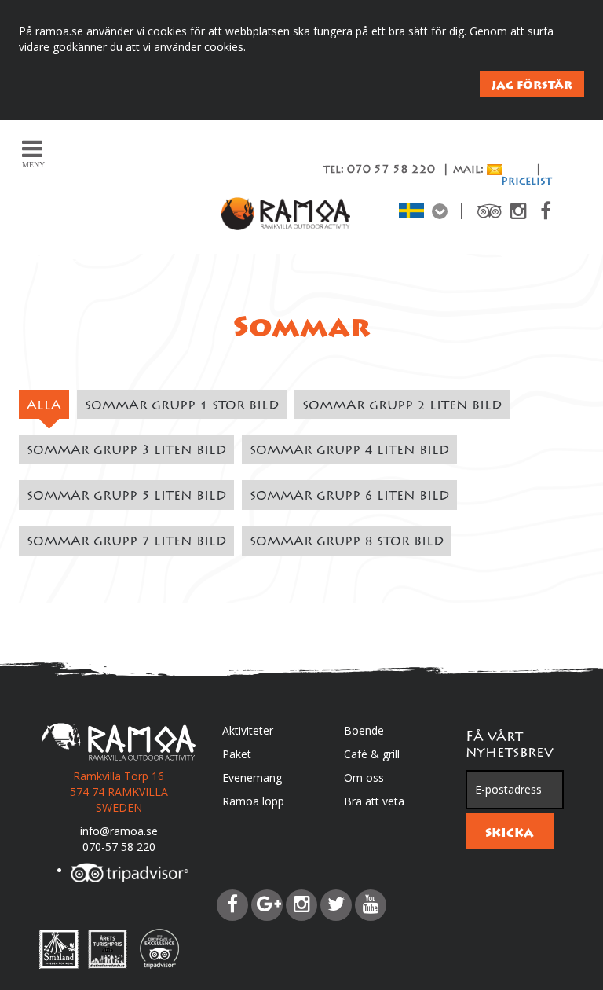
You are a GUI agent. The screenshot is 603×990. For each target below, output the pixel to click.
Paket (236, 753)
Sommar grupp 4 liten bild (349, 451)
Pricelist (526, 182)
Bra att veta (374, 801)
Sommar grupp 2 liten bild (402, 406)
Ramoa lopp (253, 801)
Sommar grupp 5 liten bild (126, 496)
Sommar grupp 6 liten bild (349, 496)
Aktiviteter (247, 730)
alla (44, 406)
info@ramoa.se (119, 830)
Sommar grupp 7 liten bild (126, 542)
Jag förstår (532, 85)
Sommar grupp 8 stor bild (347, 542)
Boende (364, 730)
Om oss (364, 777)
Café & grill (372, 753)
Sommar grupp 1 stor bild (182, 406)
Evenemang (252, 777)
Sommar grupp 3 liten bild (126, 451)
